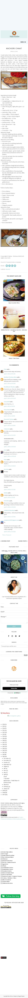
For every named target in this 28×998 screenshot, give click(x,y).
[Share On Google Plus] (12, 266)
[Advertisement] (14, 14)
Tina (5, 369)
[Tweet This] (7, 266)
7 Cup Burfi (6, 778)
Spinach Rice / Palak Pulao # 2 (11, 780)
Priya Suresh (7, 409)
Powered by (10, 692)
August (5, 766)
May (5, 772)
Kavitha (6, 469)
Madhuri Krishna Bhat (10, 377)
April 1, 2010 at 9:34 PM (9, 435)
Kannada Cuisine (9, 419)
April (5, 774)
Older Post (22, 541)
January (6, 788)
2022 (3, 732)
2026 (3, 724)
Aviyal (5, 776)
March (5, 784)
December (6, 758)
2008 (3, 792)
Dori (5, 450)
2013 (3, 750)
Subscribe (14, 688)
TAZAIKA (6, 500)
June (5, 770)
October (6, 762)
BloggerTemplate (21, 996)
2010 (3, 756)
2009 (3, 790)
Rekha (6, 493)
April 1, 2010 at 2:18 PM (9, 416)
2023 (3, 730)
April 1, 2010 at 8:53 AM (9, 374)
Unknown (7, 429)
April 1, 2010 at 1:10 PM (9, 406)
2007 (3, 794)
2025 (3, 726)
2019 (3, 738)
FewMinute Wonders (10, 387)
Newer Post (6, 541)
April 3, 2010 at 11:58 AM (10, 466)
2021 (3, 734)
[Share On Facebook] (9, 266)
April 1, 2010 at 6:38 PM (9, 425)
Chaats (7, 269)
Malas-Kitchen (10, 996)
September (6, 764)
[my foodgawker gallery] (14, 716)
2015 (3, 746)
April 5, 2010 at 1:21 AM (9, 497)
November (6, 760)
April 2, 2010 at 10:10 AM (10, 446)
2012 (3, 752)
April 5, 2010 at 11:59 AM (10, 507)
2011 (3, 754)
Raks (5, 459)
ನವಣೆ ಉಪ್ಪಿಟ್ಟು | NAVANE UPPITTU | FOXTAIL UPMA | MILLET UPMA (14, 551)
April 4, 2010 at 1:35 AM (9, 489)
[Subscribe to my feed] (14, 670)
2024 (3, 728)
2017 (3, 742)
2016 (3, 744)
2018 (3, 740)
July (5, 768)
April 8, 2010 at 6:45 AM (9, 531)
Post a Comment (7, 535)
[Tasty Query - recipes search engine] (5, 714)
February (6, 786)
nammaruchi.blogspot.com (11, 520)
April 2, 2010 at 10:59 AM (10, 456)
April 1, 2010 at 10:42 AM (10, 398)
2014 (3, 748)
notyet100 (7, 401)
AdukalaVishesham (9, 510)
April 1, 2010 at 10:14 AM (9, 383)
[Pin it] (15, 266)
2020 (3, 736)
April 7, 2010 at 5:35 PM (9, 516)
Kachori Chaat (7, 782)
